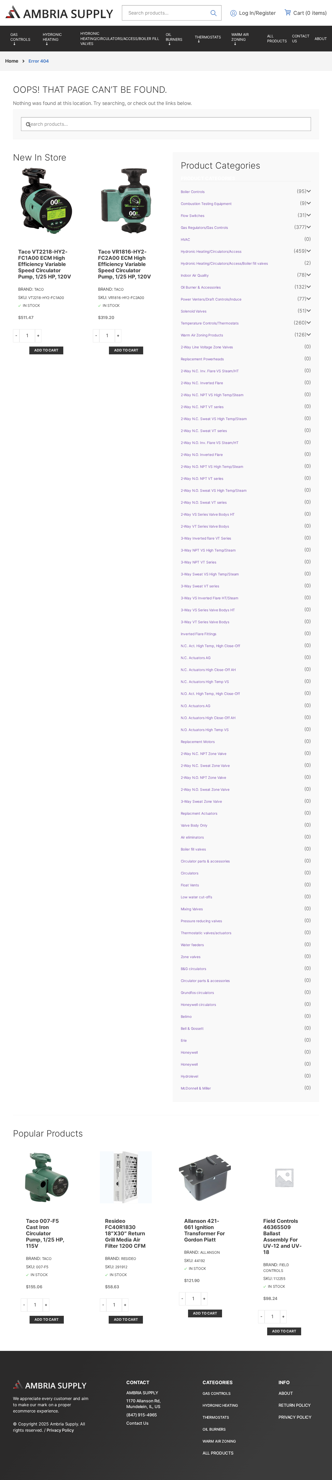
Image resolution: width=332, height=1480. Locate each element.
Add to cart (46, 350)
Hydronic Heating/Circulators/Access (59, 38)
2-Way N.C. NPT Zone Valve (204, 754)
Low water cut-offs (196, 897)
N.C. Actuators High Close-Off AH (208, 670)
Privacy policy (295, 1417)
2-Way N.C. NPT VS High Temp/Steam (212, 395)
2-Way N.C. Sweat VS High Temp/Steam (214, 419)
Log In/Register (257, 13)
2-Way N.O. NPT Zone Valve (203, 777)
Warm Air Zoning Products (246, 38)
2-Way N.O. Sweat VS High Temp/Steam (214, 490)
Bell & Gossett (192, 1028)
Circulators (189, 873)
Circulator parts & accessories (205, 861)
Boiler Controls (193, 192)
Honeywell (189, 1052)
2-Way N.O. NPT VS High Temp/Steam (212, 466)
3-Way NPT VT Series (198, 562)
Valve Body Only (194, 825)
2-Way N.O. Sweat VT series (204, 502)
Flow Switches (192, 216)
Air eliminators (192, 837)
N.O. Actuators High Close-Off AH (208, 718)
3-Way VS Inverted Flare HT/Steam (210, 598)
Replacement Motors (198, 742)
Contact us (300, 38)
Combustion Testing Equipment (206, 204)
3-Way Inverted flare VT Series (206, 538)
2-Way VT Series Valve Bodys (205, 526)
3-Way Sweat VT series (200, 586)
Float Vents (190, 885)
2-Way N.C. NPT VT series (202, 407)
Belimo (186, 1016)
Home (11, 61)
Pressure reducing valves (201, 921)
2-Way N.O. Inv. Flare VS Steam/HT (210, 443)
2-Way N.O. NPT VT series (202, 478)
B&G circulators (193, 969)
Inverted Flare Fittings (199, 634)
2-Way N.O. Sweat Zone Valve (205, 789)
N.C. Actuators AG (196, 658)
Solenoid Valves (193, 311)
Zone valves (190, 957)
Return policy (295, 1405)
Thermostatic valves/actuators (206, 933)
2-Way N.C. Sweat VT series (204, 431)
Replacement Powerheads (202, 359)
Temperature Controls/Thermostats (210, 38)
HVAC (185, 239)
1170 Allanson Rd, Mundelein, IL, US (143, 1403)
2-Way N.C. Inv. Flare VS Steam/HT (210, 371)
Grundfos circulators (197, 993)
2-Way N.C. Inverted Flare (202, 383)
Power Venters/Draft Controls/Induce (211, 299)
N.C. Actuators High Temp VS (205, 682)
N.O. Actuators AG (196, 706)
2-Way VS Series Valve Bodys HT (208, 514)
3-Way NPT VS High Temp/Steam (208, 550)
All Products (277, 38)
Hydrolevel (189, 1076)
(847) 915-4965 (141, 1414)
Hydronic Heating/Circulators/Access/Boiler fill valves (119, 38)
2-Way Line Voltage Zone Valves (207, 347)
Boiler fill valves (193, 849)
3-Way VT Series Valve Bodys (205, 622)
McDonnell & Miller (196, 1088)
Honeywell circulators (198, 1005)
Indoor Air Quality (195, 275)
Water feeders (192, 945)
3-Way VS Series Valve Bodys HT (208, 610)
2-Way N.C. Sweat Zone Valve (205, 766)
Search (215, 12)
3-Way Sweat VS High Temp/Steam (210, 574)
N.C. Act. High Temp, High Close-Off (210, 646)
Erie (184, 1040)
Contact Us (137, 1423)
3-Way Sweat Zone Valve (201, 801)
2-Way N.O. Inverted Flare (202, 455)
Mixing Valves (192, 909)
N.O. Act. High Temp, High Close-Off (210, 694)
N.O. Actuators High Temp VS (205, 730)
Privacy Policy (60, 1430)
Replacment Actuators (199, 813)
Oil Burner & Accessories (178, 38)
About (321, 38)
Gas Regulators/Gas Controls (24, 38)
